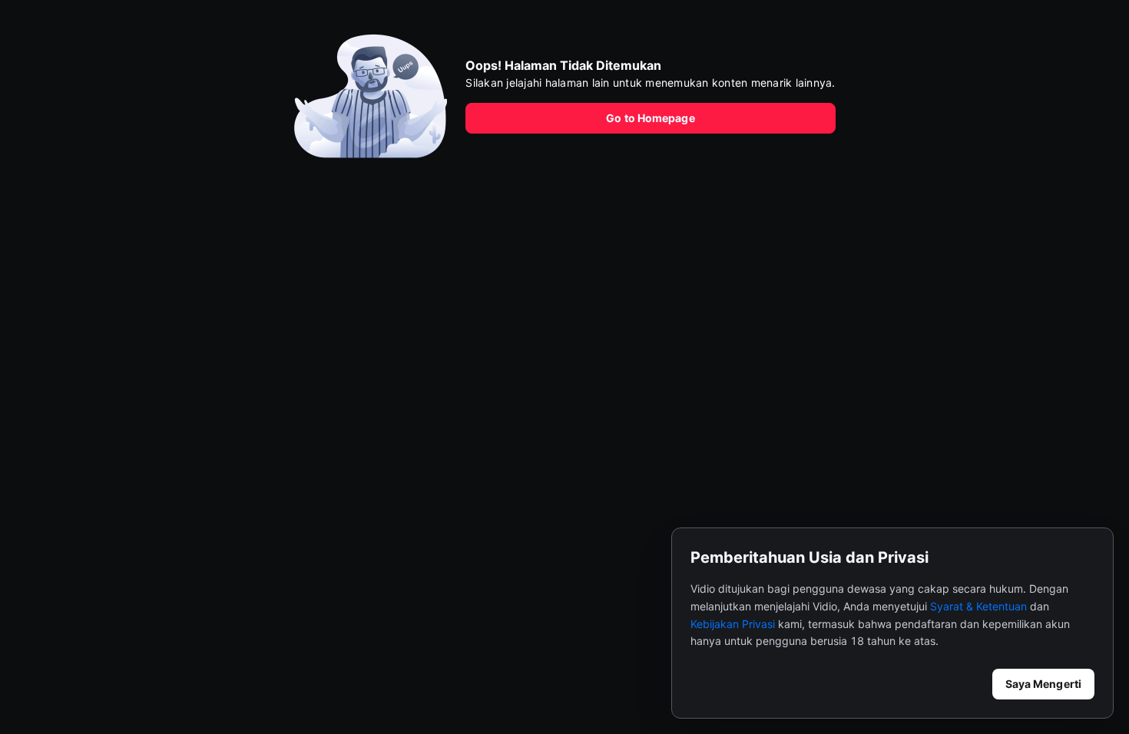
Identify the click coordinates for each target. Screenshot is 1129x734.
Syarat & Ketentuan (978, 606)
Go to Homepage (650, 117)
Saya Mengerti (1043, 683)
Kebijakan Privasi (732, 623)
